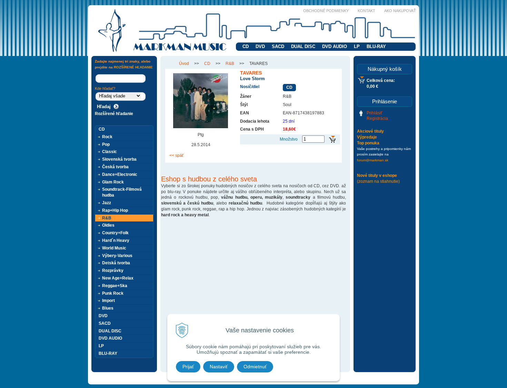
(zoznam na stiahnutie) (378, 181)
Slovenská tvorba (119, 159)
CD (245, 46)
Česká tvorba (115, 166)
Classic (109, 151)
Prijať (188, 366)
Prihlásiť (374, 113)
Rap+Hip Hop (115, 210)
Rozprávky (112, 270)
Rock (107, 136)
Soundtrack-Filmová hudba (122, 192)
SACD (278, 46)
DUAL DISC (303, 46)
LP (357, 46)
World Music (114, 248)
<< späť (176, 155)
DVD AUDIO (334, 46)
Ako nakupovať (400, 11)
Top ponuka (368, 143)
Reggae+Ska (114, 285)
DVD (260, 46)
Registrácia (377, 118)
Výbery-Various (117, 255)
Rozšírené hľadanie (114, 113)
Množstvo (289, 139)
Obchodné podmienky (326, 11)
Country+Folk (115, 232)
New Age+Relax (117, 278)
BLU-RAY (376, 46)
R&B (230, 63)
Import (108, 300)
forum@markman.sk (372, 160)
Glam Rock (113, 182)
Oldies (108, 225)
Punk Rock (112, 293)
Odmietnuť (255, 366)
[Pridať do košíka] (332, 139)
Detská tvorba (116, 263)
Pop (106, 144)
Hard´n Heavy (115, 240)
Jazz (106, 202)
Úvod (184, 63)
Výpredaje (367, 137)
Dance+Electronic (119, 174)
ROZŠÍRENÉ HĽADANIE (133, 67)
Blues (107, 308)
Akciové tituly (370, 131)
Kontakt (366, 11)
